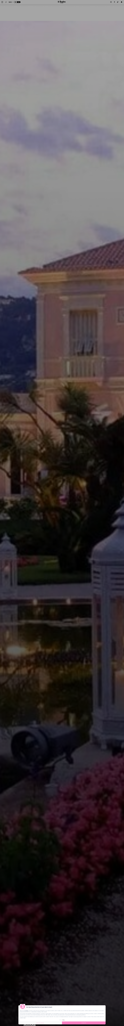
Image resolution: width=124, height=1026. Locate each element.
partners (26, 1010)
